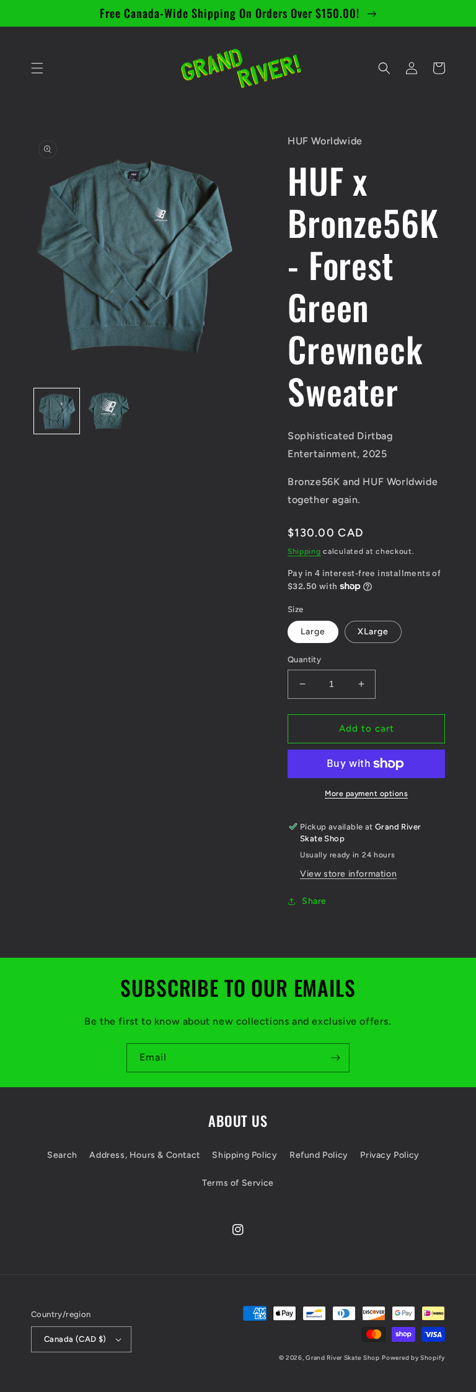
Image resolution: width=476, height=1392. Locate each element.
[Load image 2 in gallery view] (108, 411)
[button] (37, 68)
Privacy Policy (389, 1155)
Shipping (304, 551)
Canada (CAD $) (75, 1339)
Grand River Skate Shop (342, 1358)
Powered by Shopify (413, 1358)
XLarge (373, 631)
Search (62, 1155)
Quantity (304, 659)
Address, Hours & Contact (144, 1155)
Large (313, 631)
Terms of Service (238, 1183)
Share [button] (314, 901)
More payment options (366, 793)
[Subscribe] (335, 1057)
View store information (348, 874)
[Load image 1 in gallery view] (56, 411)
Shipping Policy (244, 1155)
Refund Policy (318, 1155)
